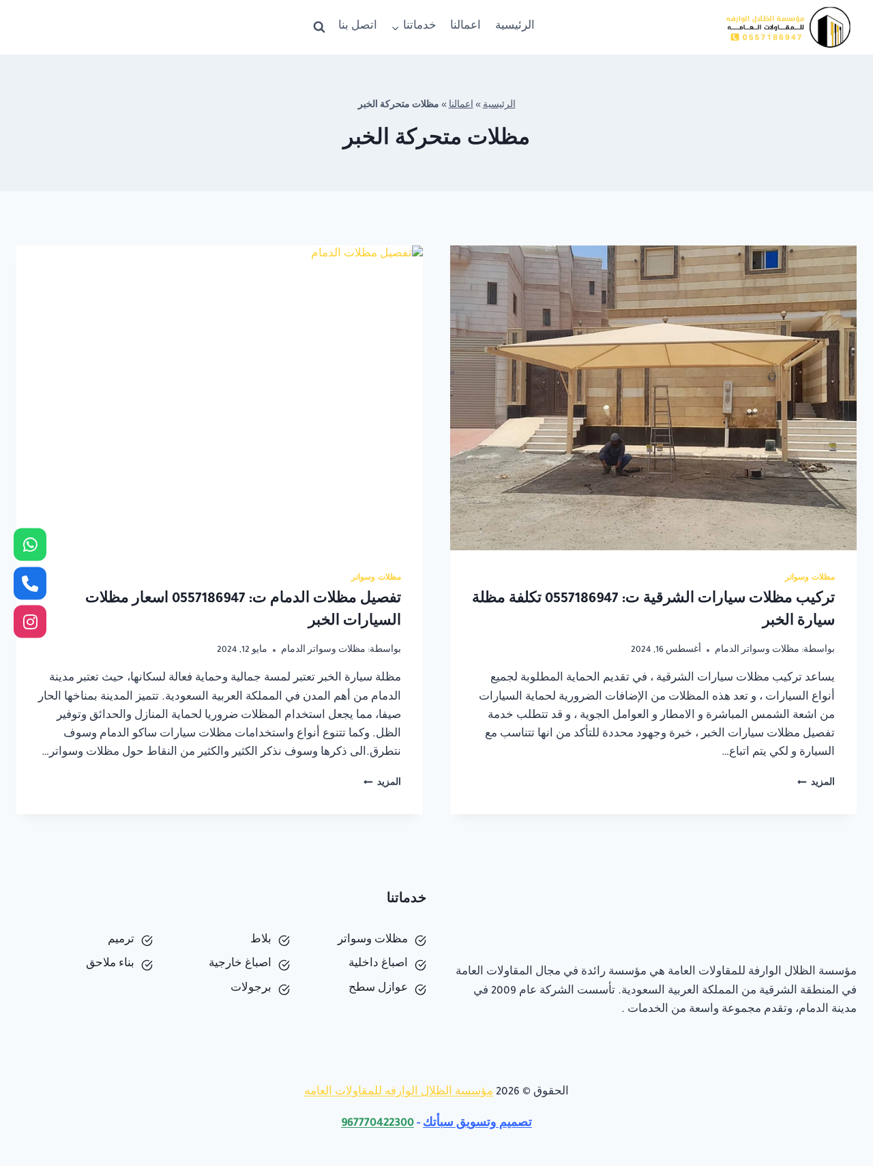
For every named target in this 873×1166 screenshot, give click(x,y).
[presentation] (653, 397)
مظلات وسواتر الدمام (757, 650)
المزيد (816, 783)
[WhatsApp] (30, 544)
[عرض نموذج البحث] (319, 27)
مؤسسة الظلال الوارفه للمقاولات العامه (398, 1092)
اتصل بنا (357, 27)
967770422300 (377, 1124)
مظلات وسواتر (810, 578)
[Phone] (30, 583)
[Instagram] (30, 622)
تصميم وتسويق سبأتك (477, 1124)
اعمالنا (465, 27)
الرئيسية (515, 27)
